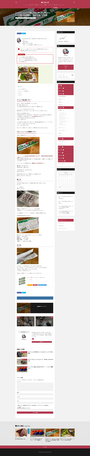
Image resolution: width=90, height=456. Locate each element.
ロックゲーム (63, 114)
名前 (18, 392)
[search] (73, 75)
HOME (17, 26)
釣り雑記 (73, 12)
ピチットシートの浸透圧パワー (23, 91)
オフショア (41, 4)
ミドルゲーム (63, 113)
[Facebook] (19, 33)
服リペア (61, 88)
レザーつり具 (62, 163)
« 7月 (60, 187)
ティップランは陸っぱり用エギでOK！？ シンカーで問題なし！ (40, 367)
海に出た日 (45, 2)
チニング (62, 116)
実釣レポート (62, 104)
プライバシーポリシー (63, 228)
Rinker (31, 279)
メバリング (62, 124)
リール (61, 138)
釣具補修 (61, 155)
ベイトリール (50, 4)
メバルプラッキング (64, 121)
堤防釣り (45, 4)
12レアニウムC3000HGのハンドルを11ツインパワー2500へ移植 (40, 352)
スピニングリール (63, 141)
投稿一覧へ (41, 341)
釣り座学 (61, 158)
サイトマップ (61, 4)
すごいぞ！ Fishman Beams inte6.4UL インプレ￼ (65, 197)
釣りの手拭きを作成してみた (20, 438)
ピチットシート (30, 135)
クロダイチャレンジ (64, 118)
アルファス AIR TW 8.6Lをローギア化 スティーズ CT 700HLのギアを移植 (65, 207)
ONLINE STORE (31, 4)
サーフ (61, 135)
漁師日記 (36, 4)
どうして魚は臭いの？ (22, 89)
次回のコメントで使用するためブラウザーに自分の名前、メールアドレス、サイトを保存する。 (33, 405)
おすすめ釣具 (62, 160)
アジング (62, 119)
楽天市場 (35, 284)
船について (61, 99)
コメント (19, 381)
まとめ (19, 94)
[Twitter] (24, 33)
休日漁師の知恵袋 (62, 96)
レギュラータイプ (35, 234)
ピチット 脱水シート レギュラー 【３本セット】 (36, 277)
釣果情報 (61, 107)
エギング (62, 123)
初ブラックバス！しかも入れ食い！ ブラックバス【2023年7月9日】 (67, 439)
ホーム (26, 4)
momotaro (61, 198)
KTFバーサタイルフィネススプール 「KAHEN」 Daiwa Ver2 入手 (40, 360)
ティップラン (63, 130)
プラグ (61, 152)
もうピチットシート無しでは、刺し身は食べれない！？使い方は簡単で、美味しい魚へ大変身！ (37, 26)
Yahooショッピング (42, 284)
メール (18, 396)
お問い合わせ (56, 4)
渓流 (60, 133)
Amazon (29, 284)
